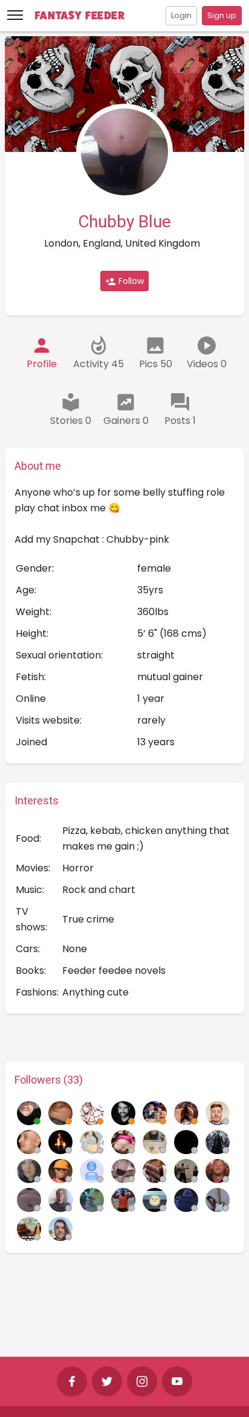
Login (181, 15)
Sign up (221, 15)
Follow (130, 281)
